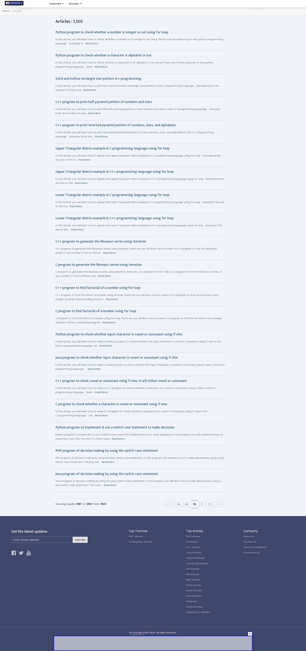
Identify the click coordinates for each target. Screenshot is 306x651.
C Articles (191, 541)
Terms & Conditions (255, 547)
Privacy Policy (252, 552)
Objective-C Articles (198, 612)
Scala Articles (194, 606)
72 (209, 504)
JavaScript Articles (197, 563)
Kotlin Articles (194, 590)
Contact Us (250, 541)
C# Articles (193, 568)
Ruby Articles (193, 595)
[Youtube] (29, 553)
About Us (249, 536)
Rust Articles (193, 579)
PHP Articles (193, 536)
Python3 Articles (195, 558)
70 (194, 504)
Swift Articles (193, 585)
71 (202, 504)
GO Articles (192, 574)
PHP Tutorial (136, 536)
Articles (74, 4)
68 (178, 504)
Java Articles (193, 552)
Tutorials (55, 4)
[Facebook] (14, 553)
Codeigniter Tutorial (140, 541)
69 (186, 504)
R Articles (191, 601)
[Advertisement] (25, 58)
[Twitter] (22, 553)
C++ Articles (193, 547)
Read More (92, 43)
